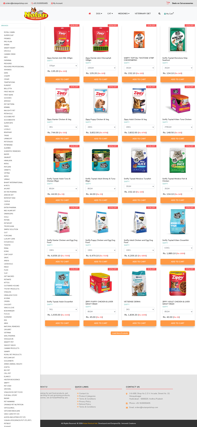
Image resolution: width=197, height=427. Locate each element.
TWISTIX (7, 245)
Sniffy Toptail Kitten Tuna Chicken (177, 119)
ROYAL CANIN (9, 32)
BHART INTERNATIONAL (13, 182)
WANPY (7, 351)
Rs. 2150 (65, 315)
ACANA (7, 298)
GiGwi (6, 217)
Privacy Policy (85, 401)
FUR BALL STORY (10, 395)
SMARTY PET (9, 342)
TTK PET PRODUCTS (11, 289)
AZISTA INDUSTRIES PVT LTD (15, 417)
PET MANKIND (9, 402)
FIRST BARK (8, 95)
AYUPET (7, 189)
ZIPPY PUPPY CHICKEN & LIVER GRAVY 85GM (99, 302)
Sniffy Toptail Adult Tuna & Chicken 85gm (58, 179)
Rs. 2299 (142, 315)
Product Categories (87, 396)
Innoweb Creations (129, 423)
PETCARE (7, 167)
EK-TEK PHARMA (10, 192)
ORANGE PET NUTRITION (13, 405)
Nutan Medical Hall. (90, 423)
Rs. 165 (178, 132)
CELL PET (7, 373)
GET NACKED (9, 276)
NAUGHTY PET (9, 110)
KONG (6, 251)
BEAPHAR (8, 132)
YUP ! (6, 273)
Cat (109, 13)
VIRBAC (7, 179)
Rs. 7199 (103, 256)
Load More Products (120, 333)
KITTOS (6, 283)
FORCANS (8, 236)
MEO (6, 57)
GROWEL (7, 389)
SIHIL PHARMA (9, 336)
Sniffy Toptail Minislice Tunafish (137, 178)
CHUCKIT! (7, 304)
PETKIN (6, 220)
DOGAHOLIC (9, 242)
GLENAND (8, 317)
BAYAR (6, 398)
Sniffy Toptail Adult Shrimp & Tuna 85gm (100, 179)
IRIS (5, 320)
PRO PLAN (8, 42)
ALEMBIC (7, 148)
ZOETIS (7, 367)
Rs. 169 (63, 71)
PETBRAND (8, 145)
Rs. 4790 (103, 132)
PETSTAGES (8, 142)
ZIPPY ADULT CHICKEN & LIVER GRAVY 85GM (176, 302)
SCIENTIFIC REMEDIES (12, 151)
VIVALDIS (7, 292)
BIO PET (7, 370)
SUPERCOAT (9, 35)
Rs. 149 (178, 73)
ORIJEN (7, 301)
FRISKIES (7, 38)
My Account (57, 3)
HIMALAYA (8, 161)
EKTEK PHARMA (10, 207)
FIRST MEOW (9, 92)
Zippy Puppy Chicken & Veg (97, 119)
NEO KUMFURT (10, 211)
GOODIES (7, 98)
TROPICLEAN (9, 226)
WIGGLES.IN (8, 339)
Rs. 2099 (180, 253)
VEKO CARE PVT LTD (11, 414)
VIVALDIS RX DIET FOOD (13, 392)
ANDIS (6, 261)
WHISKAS (7, 70)
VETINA (7, 173)
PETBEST (7, 423)
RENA (6, 248)
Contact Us (84, 393)
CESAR (6, 79)
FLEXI (6, 270)
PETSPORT (8, 223)
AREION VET (9, 195)
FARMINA (7, 60)
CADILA (7, 201)
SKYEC (6, 176)
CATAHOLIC (8, 264)
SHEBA (6, 45)
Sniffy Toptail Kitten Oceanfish (175, 240)
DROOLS (7, 51)
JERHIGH (7, 101)
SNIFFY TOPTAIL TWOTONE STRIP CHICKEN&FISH (139, 59)
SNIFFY (6, 383)
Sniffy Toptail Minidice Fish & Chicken (174, 179)
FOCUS (7, 314)
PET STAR (7, 386)
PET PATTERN (9, 104)
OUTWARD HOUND (11, 286)
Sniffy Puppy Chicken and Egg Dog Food (100, 241)
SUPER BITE (8, 123)
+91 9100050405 (40, 3)
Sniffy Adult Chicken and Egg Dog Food (138, 241)
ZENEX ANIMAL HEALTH (13, 364)
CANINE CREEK (9, 54)
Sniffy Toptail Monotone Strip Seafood (174, 59)
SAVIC (6, 258)
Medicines (123, 13)
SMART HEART (9, 48)
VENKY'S (7, 170)
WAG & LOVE (9, 308)
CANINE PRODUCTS (11, 348)
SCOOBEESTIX (9, 120)
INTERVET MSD (9, 198)
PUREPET (7, 85)
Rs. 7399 (65, 256)
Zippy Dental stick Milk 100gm (60, 58)
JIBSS (6, 323)
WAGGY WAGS (10, 345)
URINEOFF (8, 139)
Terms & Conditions (87, 399)
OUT (6, 232)
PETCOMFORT (9, 358)
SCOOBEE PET (9, 117)
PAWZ (6, 267)
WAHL (6, 126)
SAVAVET (7, 157)
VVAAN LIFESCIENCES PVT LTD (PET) (17, 420)
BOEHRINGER (9, 311)
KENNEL (7, 107)
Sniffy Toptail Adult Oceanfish (60, 301)
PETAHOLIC (8, 114)
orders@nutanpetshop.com (16, 3)
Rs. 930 (63, 132)
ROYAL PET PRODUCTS (12, 355)
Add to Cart (62, 79)
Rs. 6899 (142, 256)
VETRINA (7, 333)
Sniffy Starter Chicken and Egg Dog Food (62, 241)
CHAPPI (7, 76)
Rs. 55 (61, 194)
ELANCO (7, 376)
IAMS (6, 73)
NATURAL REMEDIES (12, 326)
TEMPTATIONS (9, 82)
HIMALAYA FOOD (10, 295)
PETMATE (7, 279)
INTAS (6, 164)
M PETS (7, 186)
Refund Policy (85, 404)
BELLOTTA (8, 89)
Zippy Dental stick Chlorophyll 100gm (98, 59)
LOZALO (7, 129)
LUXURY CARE (9, 239)
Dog (98, 13)
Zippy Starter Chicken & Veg (59, 119)
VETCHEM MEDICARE (12, 411)
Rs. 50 (99, 317)
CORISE (7, 204)
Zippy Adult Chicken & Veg (135, 119)
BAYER (6, 154)
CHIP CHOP (8, 254)
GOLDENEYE (9, 361)
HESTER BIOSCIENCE (12, 380)
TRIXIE (6, 135)
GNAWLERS (8, 214)
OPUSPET (7, 330)
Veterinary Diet (143, 13)
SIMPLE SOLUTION (11, 229)
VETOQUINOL (9, 408)
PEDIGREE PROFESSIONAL (14, 67)
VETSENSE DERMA (132, 301)
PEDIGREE (8, 63)
